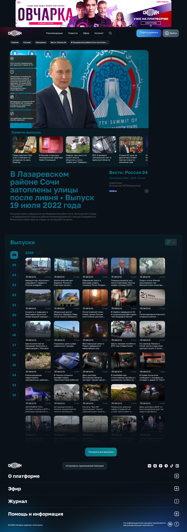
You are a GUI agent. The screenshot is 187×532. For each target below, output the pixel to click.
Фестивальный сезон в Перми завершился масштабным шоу (93, 345)
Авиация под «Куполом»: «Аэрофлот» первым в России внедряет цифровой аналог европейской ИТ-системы (37, 285)
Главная (15, 42)
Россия (141, 178)
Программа (41, 42)
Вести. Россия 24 (58, 42)
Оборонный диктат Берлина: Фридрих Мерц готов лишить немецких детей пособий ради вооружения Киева (65, 316)
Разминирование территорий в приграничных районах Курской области (36, 378)
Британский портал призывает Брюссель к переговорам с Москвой (36, 345)
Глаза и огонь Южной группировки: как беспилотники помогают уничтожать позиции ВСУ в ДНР (151, 285)
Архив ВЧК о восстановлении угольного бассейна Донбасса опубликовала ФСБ (94, 443)
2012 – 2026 (129, 178)
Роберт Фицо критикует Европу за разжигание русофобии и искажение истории (151, 442)
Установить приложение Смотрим (85, 465)
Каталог (27, 42)
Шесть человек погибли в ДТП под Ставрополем (123, 344)
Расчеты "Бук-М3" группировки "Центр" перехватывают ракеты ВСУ (93, 410)
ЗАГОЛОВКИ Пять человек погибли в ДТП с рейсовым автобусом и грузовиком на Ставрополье (37, 411)
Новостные (115, 183)
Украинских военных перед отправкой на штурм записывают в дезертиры (121, 410)
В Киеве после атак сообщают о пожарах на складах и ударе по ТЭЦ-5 (151, 377)
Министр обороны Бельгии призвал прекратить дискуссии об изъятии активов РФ (37, 442)
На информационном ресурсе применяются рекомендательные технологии (144, 524)
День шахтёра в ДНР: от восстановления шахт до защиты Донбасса (151, 409)
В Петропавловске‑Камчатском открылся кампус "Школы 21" (153, 315)
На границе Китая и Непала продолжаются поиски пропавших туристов (65, 410)
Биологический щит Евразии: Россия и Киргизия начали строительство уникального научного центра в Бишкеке (65, 286)
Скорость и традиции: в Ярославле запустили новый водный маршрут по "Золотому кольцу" (36, 315)
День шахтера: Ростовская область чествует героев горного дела (94, 378)
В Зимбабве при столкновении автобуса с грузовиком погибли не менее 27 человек (123, 378)
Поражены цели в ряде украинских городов (65, 344)
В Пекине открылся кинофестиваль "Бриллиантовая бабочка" (66, 377)
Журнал (17, 501)
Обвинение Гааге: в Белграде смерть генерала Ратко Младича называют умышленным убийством (94, 285)
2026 (38, 252)
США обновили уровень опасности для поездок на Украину (66, 440)
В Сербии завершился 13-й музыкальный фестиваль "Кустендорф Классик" (123, 314)
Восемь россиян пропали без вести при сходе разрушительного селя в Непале (123, 442)
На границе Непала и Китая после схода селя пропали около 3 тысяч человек (151, 347)
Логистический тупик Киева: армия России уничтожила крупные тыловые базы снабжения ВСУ (94, 316)
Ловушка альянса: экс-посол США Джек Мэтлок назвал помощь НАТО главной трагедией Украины (123, 285)
